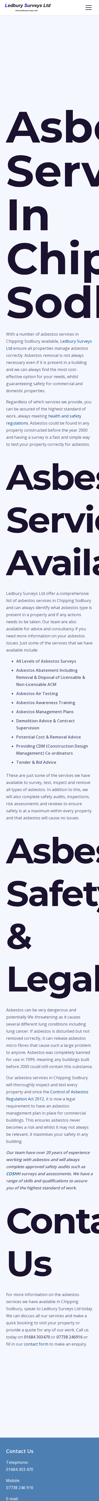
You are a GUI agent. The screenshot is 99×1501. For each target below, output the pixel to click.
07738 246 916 (19, 1487)
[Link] (28, 8)
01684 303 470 (19, 1469)
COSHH (13, 1173)
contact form (36, 1344)
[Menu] (88, 7)
